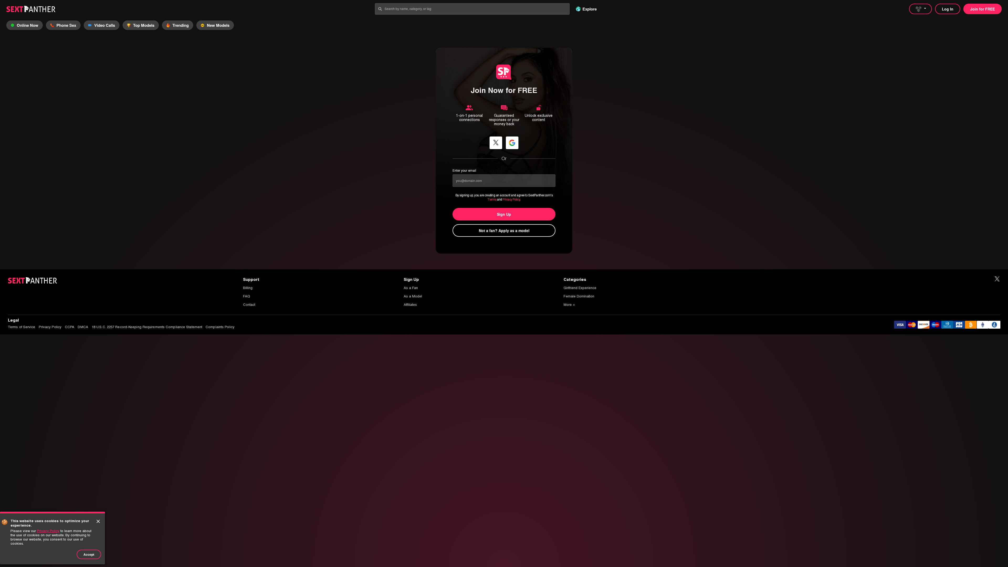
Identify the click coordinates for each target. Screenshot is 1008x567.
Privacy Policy (511, 199)
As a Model (413, 296)
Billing (248, 288)
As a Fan (411, 288)
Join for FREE (982, 9)
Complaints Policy (220, 327)
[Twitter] (997, 279)
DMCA (83, 327)
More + (569, 305)
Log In (947, 9)
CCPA (69, 327)
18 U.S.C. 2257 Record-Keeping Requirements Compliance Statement (147, 327)
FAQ (246, 296)
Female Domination (579, 296)
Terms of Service (21, 327)
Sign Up (504, 214)
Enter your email (464, 170)
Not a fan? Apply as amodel (504, 230)
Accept (88, 554)
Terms (491, 199)
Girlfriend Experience (580, 288)
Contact (249, 305)
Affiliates (410, 305)
